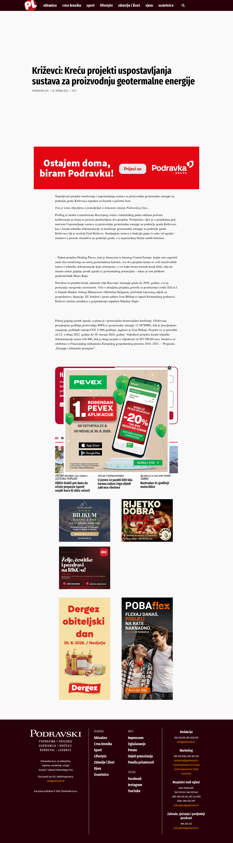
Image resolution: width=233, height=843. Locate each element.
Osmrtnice (166, 5)
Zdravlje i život (129, 5)
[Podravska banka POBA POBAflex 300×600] (147, 699)
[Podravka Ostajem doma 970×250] (116, 188)
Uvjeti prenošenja (140, 756)
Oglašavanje (136, 744)
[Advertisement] (116, 38)
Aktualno (50, 5)
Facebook (135, 778)
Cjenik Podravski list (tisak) (186, 764)
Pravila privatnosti (141, 762)
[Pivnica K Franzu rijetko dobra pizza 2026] (147, 541)
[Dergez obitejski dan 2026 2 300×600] (84, 699)
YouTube (134, 791)
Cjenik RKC (186, 773)
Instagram (135, 784)
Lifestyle (106, 5)
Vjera (149, 5)
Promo (132, 750)
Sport (90, 5)
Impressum (135, 737)
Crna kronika (71, 5)
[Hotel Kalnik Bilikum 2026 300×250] (84, 541)
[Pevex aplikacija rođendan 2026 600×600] (116, 471)
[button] (183, 5)
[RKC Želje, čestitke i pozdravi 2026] (84, 588)
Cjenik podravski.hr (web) (186, 769)
